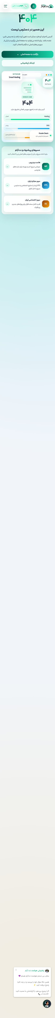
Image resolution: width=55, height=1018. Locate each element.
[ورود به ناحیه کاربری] (33, 6)
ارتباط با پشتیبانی (27, 63)
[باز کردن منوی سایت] (5, 6)
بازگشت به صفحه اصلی (27, 54)
